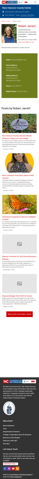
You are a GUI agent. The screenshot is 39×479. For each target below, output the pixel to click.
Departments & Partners (11, 432)
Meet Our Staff (6, 21)
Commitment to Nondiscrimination (20, 474)
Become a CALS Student (11, 438)
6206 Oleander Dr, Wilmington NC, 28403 (17, 12)
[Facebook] (5, 468)
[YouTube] (13, 468)
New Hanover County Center (16, 8)
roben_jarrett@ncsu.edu (26, 42)
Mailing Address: (12, 75)
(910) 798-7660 (9, 15)
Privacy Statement (15, 477)
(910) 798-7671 (16, 86)
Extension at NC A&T (10, 441)
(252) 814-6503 (22, 91)
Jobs (5, 429)
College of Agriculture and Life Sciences (17, 435)
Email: (8, 60)
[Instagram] (9, 468)
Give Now (6, 444)
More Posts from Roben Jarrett (19, 314)
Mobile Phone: (11, 91)
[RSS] (17, 468)
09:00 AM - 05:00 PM (27, 15)
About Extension (8, 426)
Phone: (8, 86)
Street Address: (12, 65)
